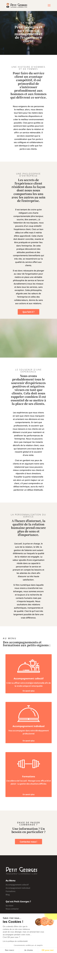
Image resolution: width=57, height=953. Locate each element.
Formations (10, 891)
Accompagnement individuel (18, 888)
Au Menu (10, 880)
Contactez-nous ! (28, 841)
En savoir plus (28, 691)
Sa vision (9, 905)
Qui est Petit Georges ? (18, 901)
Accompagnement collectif (17, 884)
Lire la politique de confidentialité (15, 941)
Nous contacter (12, 908)
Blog (8, 894)
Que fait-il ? (28, 311)
